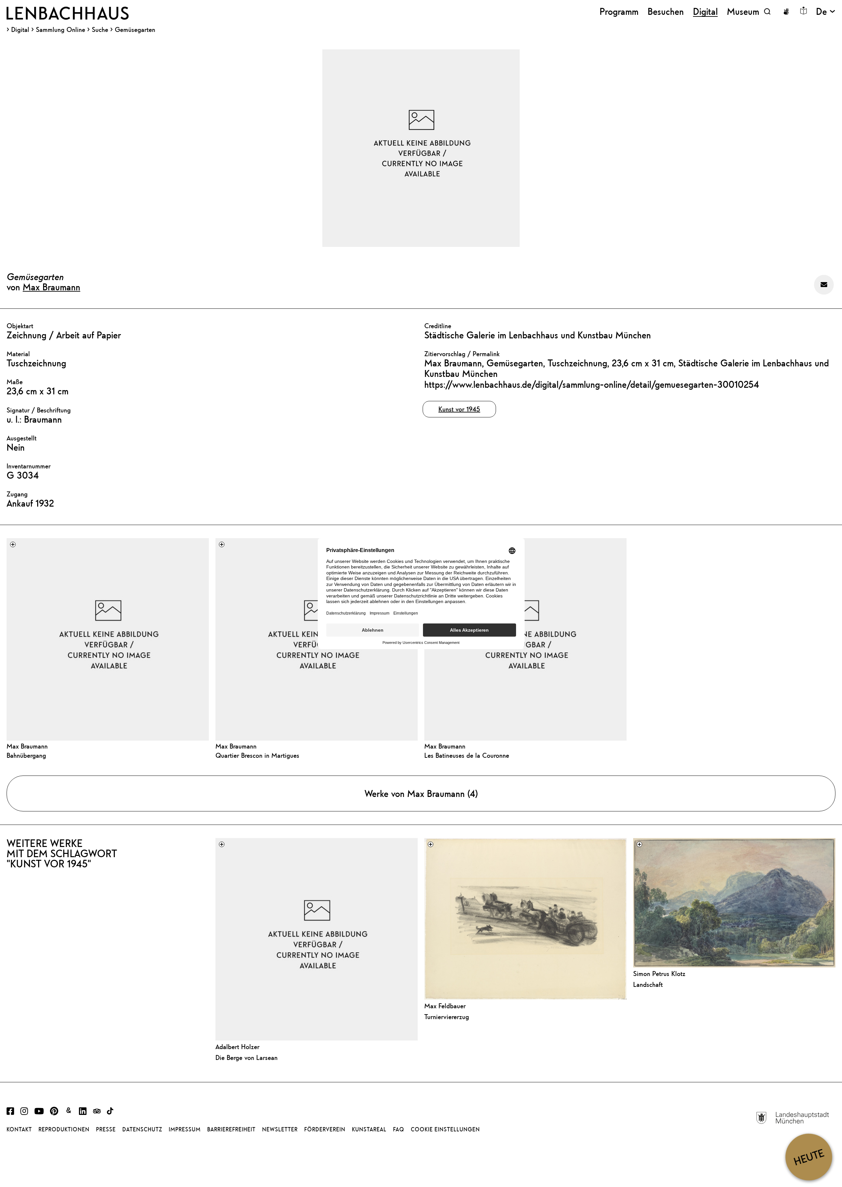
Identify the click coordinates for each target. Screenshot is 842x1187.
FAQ (398, 1129)
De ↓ (825, 11)
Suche (100, 29)
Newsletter (280, 1129)
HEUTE (808, 1157)
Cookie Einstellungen (445, 1129)
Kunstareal (369, 1129)
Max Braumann (51, 286)
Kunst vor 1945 (459, 409)
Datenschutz (142, 1129)
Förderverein (324, 1129)
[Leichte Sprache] (803, 10)
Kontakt (19, 1129)
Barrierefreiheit (231, 1129)
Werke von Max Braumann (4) (421, 793)
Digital (20, 29)
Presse (106, 1129)
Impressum (185, 1129)
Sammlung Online (60, 29)
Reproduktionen (63, 1129)
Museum (743, 11)
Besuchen (666, 11)
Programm (619, 11)
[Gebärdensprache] (786, 11)
